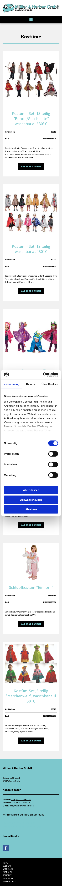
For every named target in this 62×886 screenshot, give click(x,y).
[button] (31, 20)
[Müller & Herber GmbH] (31, 8)
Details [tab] (30, 384)
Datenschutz (9, 881)
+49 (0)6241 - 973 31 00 (21, 799)
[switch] (53, 454)
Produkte (7, 872)
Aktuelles (8, 869)
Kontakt (7, 875)
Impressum (8, 878)
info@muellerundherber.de (22, 805)
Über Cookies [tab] (50, 384)
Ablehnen (31, 509)
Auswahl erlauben (31, 499)
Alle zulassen (31, 490)
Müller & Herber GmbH (16, 818)
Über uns (7, 866)
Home (5, 862)
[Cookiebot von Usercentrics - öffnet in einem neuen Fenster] (43, 374)
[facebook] (6, 848)
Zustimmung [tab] (11, 384)
